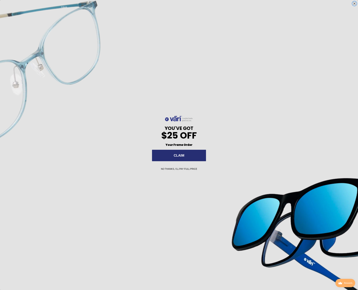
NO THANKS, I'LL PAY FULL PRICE (179, 169)
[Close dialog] (354, 3)
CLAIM (179, 155)
